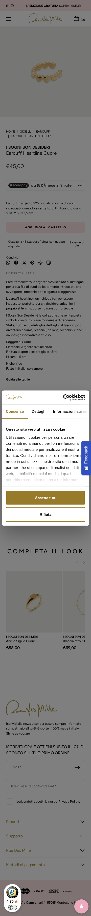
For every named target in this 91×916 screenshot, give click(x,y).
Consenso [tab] (15, 411)
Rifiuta (45, 514)
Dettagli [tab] (39, 411)
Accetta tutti (45, 498)
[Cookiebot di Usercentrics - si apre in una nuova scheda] (64, 397)
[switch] (12, 907)
